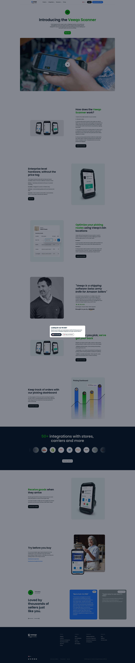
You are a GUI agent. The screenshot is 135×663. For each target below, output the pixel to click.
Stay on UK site (69, 334)
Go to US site (57, 334)
